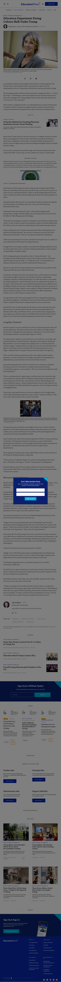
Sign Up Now (30, 498)
